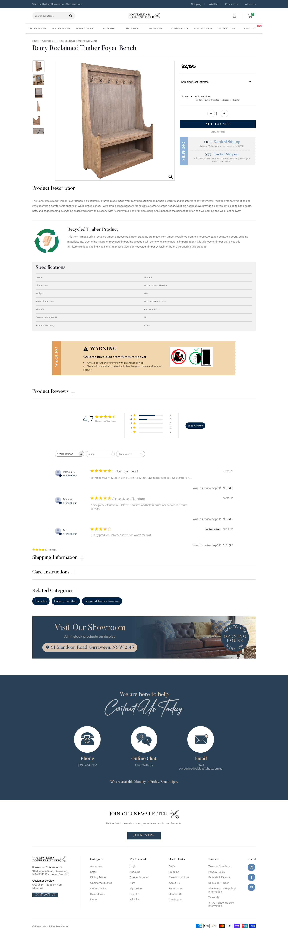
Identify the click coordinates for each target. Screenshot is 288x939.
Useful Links (177, 859)
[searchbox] (66, 453)
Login (133, 866)
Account (135, 871)
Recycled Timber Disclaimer (152, 246)
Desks (93, 899)
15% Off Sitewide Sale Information (221, 904)
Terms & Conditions (220, 866)
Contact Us (231, 4)
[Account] (234, 16)
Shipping (196, 4)
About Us (250, 4)
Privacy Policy (216, 871)
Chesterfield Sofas (101, 882)
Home (35, 40)
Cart (132, 882)
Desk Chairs (97, 894)
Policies (213, 859)
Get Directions (74, 4)
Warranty (213, 897)
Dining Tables (98, 877)
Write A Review (195, 425)
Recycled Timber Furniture (102, 601)
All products (48, 40)
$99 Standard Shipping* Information (222, 890)
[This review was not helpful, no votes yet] (230, 488)
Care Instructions (179, 877)
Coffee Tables (98, 888)
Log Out (134, 894)
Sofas (93, 871)
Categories (97, 859)
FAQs (172, 866)
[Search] (71, 15)
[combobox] (100, 454)
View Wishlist (218, 131)
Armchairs (96, 866)
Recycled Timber (218, 882)
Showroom (175, 888)
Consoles (41, 601)
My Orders (136, 888)
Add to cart (217, 124)
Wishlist (213, 4)
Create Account (139, 877)
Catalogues (175, 899)
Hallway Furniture (65, 601)
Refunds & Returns (219, 877)
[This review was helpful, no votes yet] (224, 488)
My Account (138, 859)
